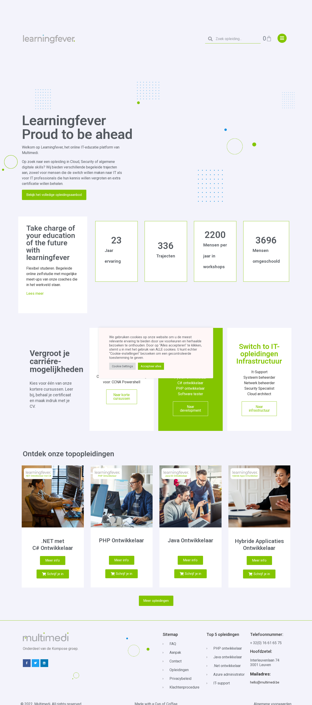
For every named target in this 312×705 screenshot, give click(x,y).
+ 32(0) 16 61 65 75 (266, 643)
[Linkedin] (44, 663)
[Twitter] (36, 663)
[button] (53, 574)
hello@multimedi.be (264, 682)
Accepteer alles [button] (151, 366)
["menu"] (282, 38)
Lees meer (35, 293)
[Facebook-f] (27, 663)
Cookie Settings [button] (122, 366)
